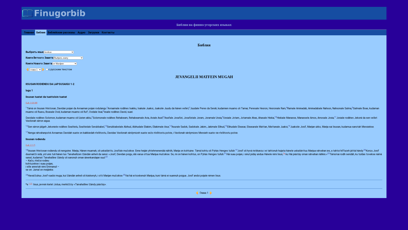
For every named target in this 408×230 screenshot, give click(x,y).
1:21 (31, 184)
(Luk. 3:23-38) (31, 103)
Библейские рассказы (61, 32)
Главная (29, 32)
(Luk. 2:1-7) (30, 145)
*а (284, 153)
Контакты (108, 32)
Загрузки (93, 32)
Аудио (81, 32)
